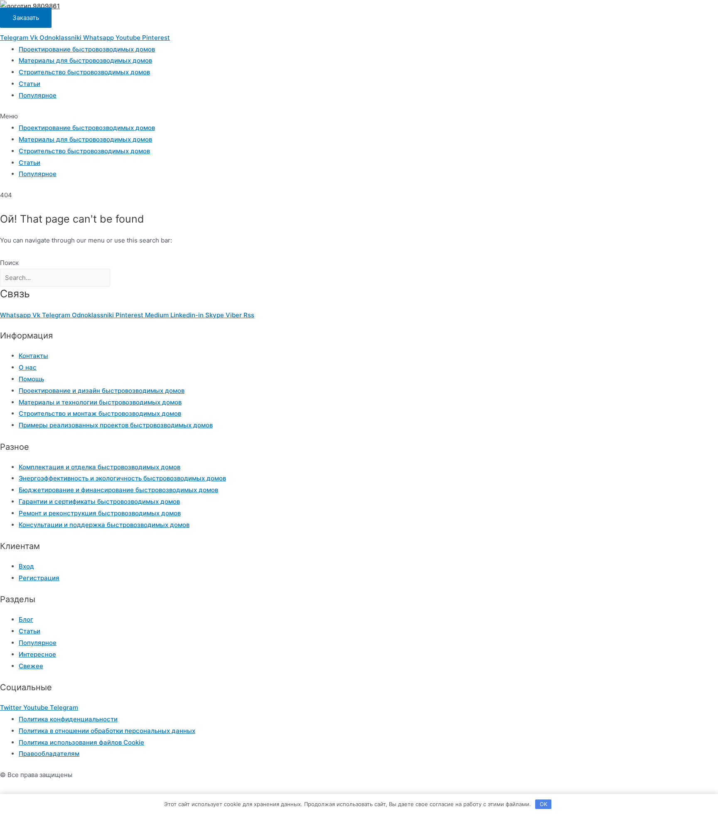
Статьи (29, 84)
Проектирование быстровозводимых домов (87, 49)
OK (543, 804)
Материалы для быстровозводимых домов (85, 60)
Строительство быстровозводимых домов (84, 72)
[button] (359, 116)
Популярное (38, 95)
